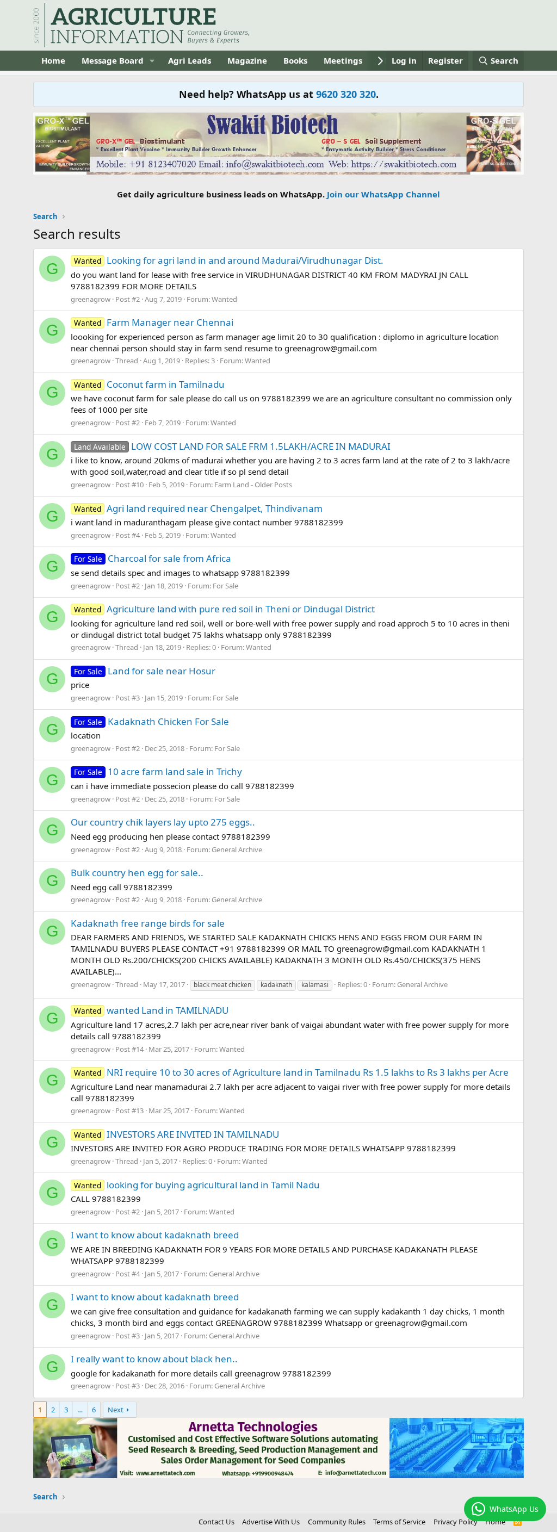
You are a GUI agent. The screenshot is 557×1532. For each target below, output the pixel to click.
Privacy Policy (456, 1522)
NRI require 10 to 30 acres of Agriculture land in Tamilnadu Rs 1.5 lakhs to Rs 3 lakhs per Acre (291, 1072)
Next (115, 1410)
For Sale (225, 586)
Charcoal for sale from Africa (152, 558)
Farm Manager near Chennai (153, 322)
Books (295, 60)
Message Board (113, 60)
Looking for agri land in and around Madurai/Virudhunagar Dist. (228, 260)
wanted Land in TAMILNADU (151, 1010)
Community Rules (337, 1522)
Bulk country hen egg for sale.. (137, 872)
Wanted (224, 299)
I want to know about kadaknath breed (155, 1235)
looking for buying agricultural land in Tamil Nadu (197, 1185)
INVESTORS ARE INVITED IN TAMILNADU (176, 1134)
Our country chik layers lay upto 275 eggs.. (163, 822)
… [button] (80, 1410)
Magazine (247, 60)
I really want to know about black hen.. (154, 1359)
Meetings (343, 60)
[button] (152, 61)
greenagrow (90, 299)
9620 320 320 (346, 94)
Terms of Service (399, 1522)
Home (53, 60)
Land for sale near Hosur (144, 671)
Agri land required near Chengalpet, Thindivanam (198, 508)
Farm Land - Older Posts (253, 484)
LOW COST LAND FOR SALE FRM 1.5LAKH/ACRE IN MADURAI (232, 446)
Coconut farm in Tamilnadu (149, 384)
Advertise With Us (271, 1522)
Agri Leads (189, 60)
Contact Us (216, 1522)
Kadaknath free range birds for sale (148, 923)
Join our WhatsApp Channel (383, 194)
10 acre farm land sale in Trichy (158, 771)
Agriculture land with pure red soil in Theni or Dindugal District (224, 609)
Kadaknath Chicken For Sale (151, 721)
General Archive (237, 849)
